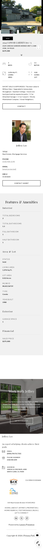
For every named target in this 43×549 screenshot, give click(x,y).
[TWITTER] (22, 518)
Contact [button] (21, 106)
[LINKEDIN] (16, 518)
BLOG (35, 510)
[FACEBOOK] (27, 518)
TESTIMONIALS (25, 510)
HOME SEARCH (10, 510)
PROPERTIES (32, 508)
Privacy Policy (30, 535)
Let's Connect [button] (21, 421)
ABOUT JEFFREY (18, 508)
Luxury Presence (26, 525)
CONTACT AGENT (21, 183)
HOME (7, 508)
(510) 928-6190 (8, 161)
